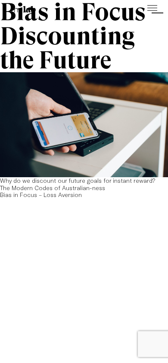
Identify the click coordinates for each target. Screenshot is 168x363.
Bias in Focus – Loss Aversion (41, 194)
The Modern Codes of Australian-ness (52, 187)
